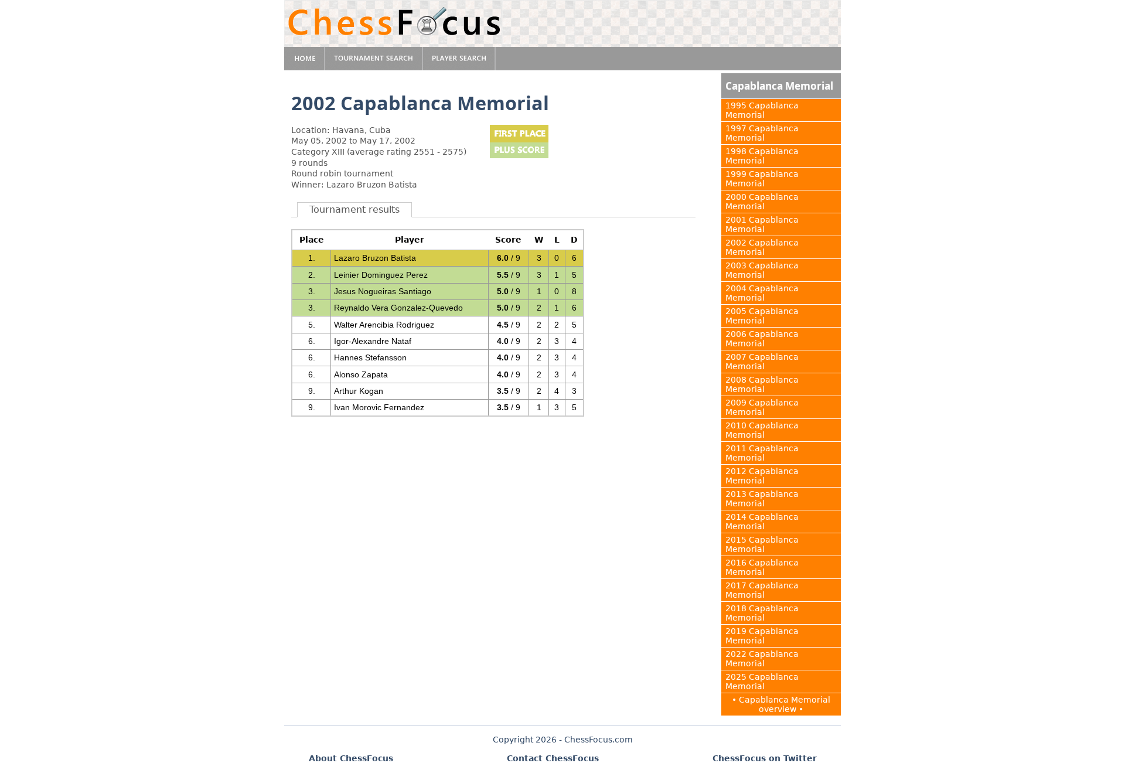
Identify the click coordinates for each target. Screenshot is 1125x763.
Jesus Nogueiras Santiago (382, 291)
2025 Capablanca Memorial (762, 681)
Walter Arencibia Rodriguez (384, 324)
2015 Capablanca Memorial (762, 544)
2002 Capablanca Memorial (762, 247)
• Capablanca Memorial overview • (781, 704)
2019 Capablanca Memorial (762, 635)
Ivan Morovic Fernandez (379, 407)
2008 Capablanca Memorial (762, 384)
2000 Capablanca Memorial (762, 201)
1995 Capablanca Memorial (762, 110)
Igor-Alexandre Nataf (372, 341)
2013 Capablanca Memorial (762, 498)
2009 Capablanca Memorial (762, 407)
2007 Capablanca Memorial (762, 361)
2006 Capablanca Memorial (762, 338)
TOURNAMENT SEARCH (374, 58)
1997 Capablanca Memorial (762, 133)
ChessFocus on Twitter (764, 758)
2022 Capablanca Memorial (762, 658)
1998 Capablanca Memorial (762, 156)
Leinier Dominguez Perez (381, 275)
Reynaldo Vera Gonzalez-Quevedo (398, 307)
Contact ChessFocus (553, 758)
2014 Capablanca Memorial (762, 521)
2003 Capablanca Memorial (762, 270)
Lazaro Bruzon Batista (375, 258)
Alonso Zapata (361, 374)
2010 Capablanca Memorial (762, 430)
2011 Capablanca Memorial (762, 453)
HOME (304, 58)
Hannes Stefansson (370, 357)
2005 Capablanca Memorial (762, 315)
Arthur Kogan (358, 391)
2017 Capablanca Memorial (762, 590)
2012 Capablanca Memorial (762, 475)
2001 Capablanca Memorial (762, 224)
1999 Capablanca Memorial (762, 178)
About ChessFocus (351, 758)
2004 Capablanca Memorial (762, 293)
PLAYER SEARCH (459, 58)
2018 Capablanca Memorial (762, 613)
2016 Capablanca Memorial (762, 567)
